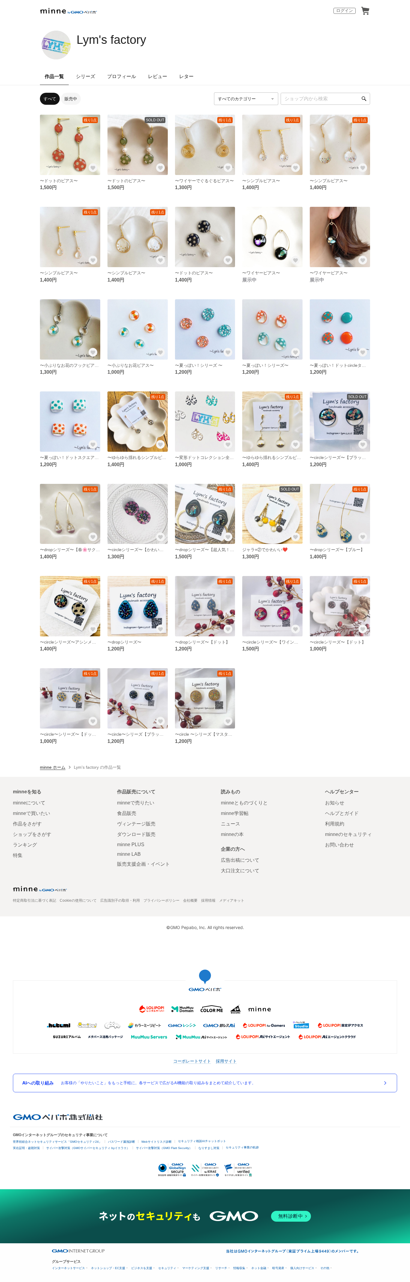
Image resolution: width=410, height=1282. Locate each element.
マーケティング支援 (195, 1268)
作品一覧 (54, 76)
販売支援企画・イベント (143, 864)
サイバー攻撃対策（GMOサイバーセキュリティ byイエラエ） (88, 1148)
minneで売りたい (135, 802)
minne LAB (129, 854)
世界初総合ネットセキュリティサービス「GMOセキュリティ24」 (57, 1141)
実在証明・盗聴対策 (26, 1148)
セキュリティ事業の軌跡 (242, 1147)
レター (186, 76)
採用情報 (208, 900)
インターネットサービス (68, 1268)
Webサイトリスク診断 (156, 1141)
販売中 (71, 98)
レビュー (157, 76)
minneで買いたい (31, 813)
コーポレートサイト (192, 1060)
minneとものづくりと (244, 802)
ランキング (25, 844)
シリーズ (85, 76)
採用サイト (226, 1060)
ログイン (344, 10)
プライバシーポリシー (161, 900)
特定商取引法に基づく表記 (34, 900)
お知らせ (334, 802)
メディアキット (231, 900)
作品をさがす (27, 823)
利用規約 (334, 823)
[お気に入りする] (93, 167)
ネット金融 (258, 1268)
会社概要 (190, 900)
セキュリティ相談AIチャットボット (202, 1141)
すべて (50, 98)
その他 (324, 1268)
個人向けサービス (302, 1268)
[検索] (364, 98)
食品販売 (126, 813)
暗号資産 (278, 1268)
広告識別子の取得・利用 (120, 900)
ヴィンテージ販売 (136, 823)
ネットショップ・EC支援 (108, 1268)
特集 (18, 855)
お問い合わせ (339, 844)
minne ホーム (52, 767)
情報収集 (239, 1268)
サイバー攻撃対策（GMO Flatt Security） (164, 1148)
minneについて (29, 802)
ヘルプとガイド (342, 813)
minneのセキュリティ (348, 834)
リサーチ (221, 1268)
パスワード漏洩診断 (121, 1141)
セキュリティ (167, 1268)
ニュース (230, 823)
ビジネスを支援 (141, 1268)
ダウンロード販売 (136, 834)
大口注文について (240, 870)
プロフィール (121, 76)
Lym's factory (111, 39)
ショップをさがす (32, 834)
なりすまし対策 (208, 1148)
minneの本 (232, 834)
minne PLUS (130, 844)
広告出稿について (240, 860)
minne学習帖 (235, 813)
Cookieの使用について (78, 900)
